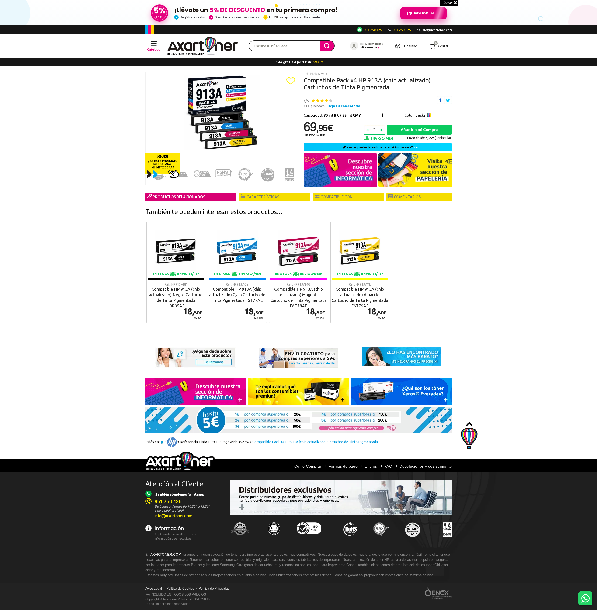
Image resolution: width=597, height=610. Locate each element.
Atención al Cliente (174, 484)
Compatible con (336, 196)
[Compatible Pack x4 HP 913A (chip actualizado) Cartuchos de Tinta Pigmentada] (222, 112)
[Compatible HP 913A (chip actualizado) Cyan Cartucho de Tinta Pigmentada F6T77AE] (237, 272)
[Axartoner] (202, 46)
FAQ (388, 466)
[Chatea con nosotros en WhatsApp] (585, 598)
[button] (290, 81)
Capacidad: (332, 115)
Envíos (371, 466)
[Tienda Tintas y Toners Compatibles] (162, 442)
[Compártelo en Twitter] (448, 100)
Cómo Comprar (307, 466)
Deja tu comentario (343, 106)
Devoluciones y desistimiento (425, 466)
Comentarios (407, 196)
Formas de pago (343, 466)
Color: (415, 115)
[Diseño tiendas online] (438, 592)
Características (262, 196)
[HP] (172, 442)
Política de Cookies (180, 588)
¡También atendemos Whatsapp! (180, 494)
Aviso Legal (153, 588)
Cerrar (447, 3)
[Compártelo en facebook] (440, 100)
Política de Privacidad (214, 588)
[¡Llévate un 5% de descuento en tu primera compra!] (298, 12)
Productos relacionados (179, 196)
